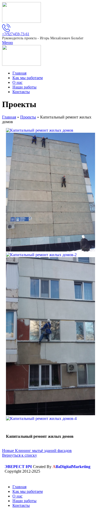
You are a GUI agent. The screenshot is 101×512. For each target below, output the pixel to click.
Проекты (28, 117)
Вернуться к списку (19, 455)
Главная (9, 117)
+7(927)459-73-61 (15, 34)
